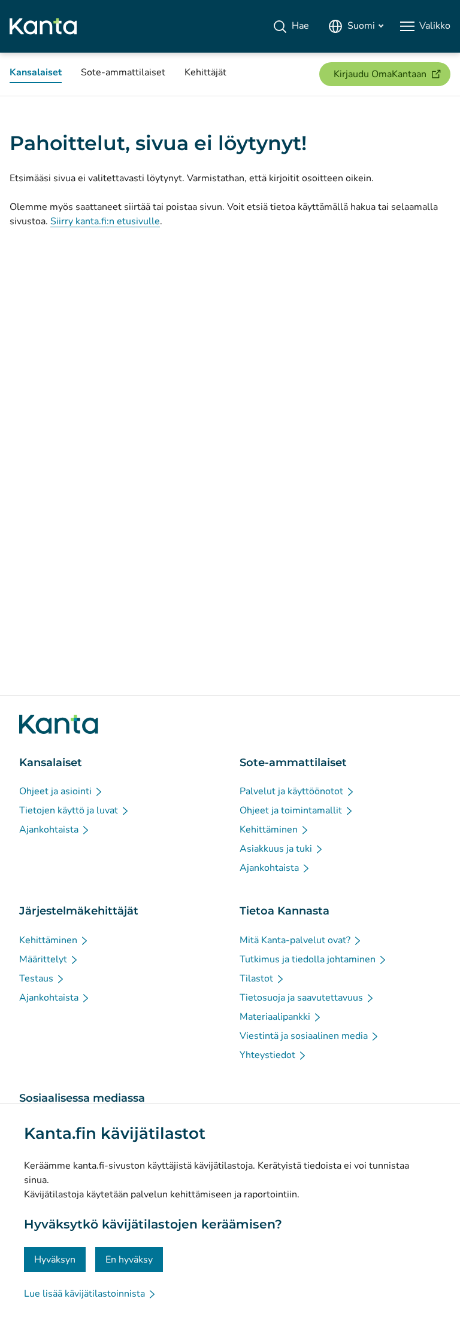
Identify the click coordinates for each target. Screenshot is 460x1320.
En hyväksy (129, 1259)
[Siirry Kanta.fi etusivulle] (58, 724)
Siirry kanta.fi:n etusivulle (105, 221)
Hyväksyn (54, 1259)
